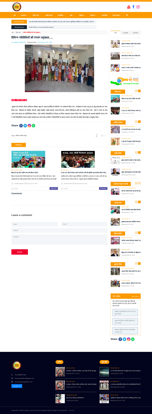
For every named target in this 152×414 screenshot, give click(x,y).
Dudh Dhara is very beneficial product (41, 27)
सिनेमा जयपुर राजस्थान (70, 368)
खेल (71, 15)
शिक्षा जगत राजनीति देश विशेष (126, 95)
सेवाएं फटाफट (49, 15)
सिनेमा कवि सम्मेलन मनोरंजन (71, 395)
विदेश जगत (36, 15)
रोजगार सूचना (116, 15)
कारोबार (81, 15)
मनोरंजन (92, 15)
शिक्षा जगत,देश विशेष (64, 170)
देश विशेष (60, 15)
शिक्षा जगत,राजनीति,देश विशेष (16, 170)
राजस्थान (23, 15)
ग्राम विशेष (104, 15)
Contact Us (17, 386)
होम (15, 15)
